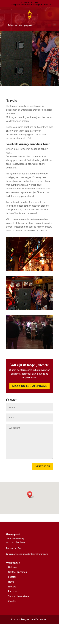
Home (11, 582)
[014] (29, 270)
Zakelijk (12, 601)
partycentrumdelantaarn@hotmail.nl (30, 554)
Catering (12, 567)
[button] (31, 494)
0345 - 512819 (14, 548)
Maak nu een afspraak (29, 385)
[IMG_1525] (29, 348)
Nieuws (12, 586)
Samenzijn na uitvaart (19, 596)
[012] (29, 309)
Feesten (12, 577)
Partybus (12, 591)
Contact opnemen (17, 572)
